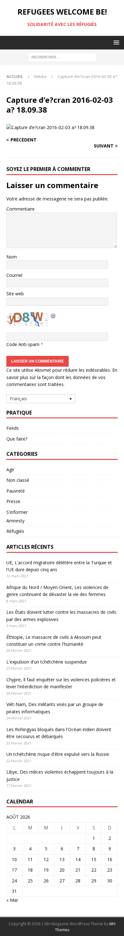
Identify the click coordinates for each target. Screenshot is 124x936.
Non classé (17, 480)
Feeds (12, 428)
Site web (15, 294)
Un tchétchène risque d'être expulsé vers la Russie (57, 754)
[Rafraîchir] (53, 315)
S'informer (17, 512)
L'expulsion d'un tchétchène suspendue (46, 662)
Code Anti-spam (22, 344)
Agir (10, 470)
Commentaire (20, 209)
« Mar (12, 900)
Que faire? (16, 439)
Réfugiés (15, 531)
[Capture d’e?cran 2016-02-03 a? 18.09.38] (50, 127)
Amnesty (15, 521)
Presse (13, 501)
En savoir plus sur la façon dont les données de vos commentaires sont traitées (61, 377)
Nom (11, 257)
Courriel (14, 275)
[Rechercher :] (62, 57)
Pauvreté (15, 491)
